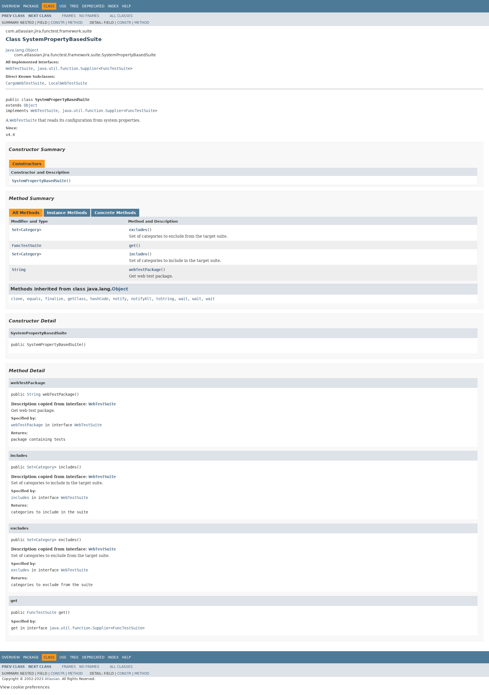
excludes (138, 229)
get (132, 245)
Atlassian (52, 679)
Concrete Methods (115, 212)
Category (30, 229)
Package (31, 6)
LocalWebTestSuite (68, 83)
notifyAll (141, 298)
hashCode (99, 298)
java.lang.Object (22, 50)
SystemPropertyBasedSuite (39, 180)
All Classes (121, 16)
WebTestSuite (19, 68)
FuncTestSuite (115, 68)
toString (165, 298)
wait (183, 298)
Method (75, 23)
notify (119, 298)
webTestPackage (145, 269)
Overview (11, 6)
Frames (69, 16)
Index (113, 6)
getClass (77, 298)
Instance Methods (67, 212)
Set (15, 229)
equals (33, 298)
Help (126, 6)
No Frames (89, 16)
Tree (74, 6)
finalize (54, 298)
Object (30, 105)
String (18, 269)
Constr (58, 23)
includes (138, 254)
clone (16, 298)
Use (63, 6)
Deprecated (93, 6)
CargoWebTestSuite (25, 83)
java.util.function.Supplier (67, 68)
